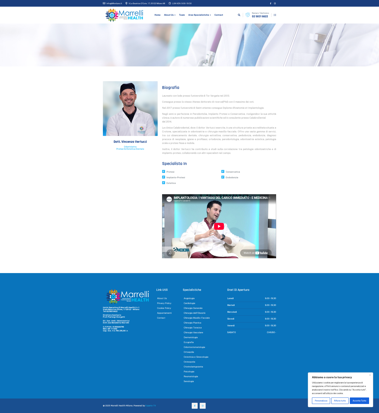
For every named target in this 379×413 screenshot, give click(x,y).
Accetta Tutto (359, 401)
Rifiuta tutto (340, 401)
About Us (169, 15)
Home (157, 15)
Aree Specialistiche (198, 15)
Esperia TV (150, 405)
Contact (218, 15)
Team (182, 15)
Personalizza (321, 401)
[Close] (370, 375)
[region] (340, 389)
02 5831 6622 (260, 16)
